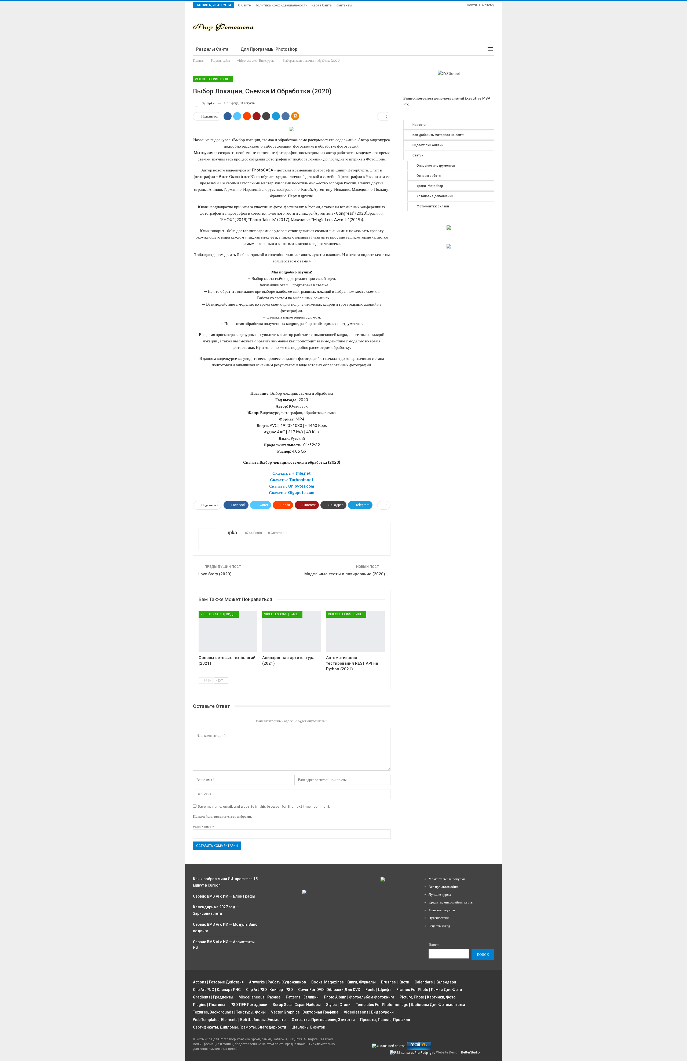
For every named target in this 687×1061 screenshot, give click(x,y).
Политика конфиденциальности (281, 5)
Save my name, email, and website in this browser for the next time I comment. (264, 806)
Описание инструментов (435, 165)
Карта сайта (322, 5)
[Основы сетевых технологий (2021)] (228, 631)
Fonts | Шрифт (378, 989)
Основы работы (428, 176)
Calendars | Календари (435, 982)
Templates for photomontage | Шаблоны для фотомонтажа (410, 1005)
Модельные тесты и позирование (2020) (344, 574)
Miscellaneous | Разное (259, 997)
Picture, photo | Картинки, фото (428, 997)
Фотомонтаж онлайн (432, 206)
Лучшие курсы (440, 894)
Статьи (417, 155)
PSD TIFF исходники (249, 1005)
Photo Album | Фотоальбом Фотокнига (359, 997)
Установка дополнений (434, 196)
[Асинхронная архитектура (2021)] (291, 631)
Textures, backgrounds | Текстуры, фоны (229, 1012)
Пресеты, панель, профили (385, 1020)
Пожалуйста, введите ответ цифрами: (222, 816)
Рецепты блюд (439, 926)
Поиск (433, 944)
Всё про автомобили (444, 886)
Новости (419, 125)
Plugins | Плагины (209, 1005)
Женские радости (442, 910)
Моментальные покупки (447, 879)
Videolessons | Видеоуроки (214, 79)
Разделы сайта (212, 49)
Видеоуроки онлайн (427, 145)
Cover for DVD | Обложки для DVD (329, 989)
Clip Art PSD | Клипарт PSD (269, 989)
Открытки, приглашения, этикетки (323, 1020)
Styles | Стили (338, 1005)
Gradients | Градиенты (213, 997)
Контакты (344, 5)
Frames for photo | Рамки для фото (429, 989)
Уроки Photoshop (429, 186)
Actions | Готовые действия (218, 982)
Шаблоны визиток (308, 1027)
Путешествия (439, 918)
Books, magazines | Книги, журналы (343, 982)
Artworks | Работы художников (277, 982)
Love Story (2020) (215, 574)
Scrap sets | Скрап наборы (297, 1005)
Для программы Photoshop (268, 49)
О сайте (244, 5)
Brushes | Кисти (395, 982)
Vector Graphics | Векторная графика (304, 1012)
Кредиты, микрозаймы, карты (451, 902)
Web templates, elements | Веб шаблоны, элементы (239, 1020)
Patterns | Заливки (302, 997)
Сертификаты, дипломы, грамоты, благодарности (239, 1027)
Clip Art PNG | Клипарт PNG (217, 989)
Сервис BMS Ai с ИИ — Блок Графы (224, 896)
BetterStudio (470, 1052)
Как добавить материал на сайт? (438, 135)
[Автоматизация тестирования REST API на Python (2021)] (355, 631)
